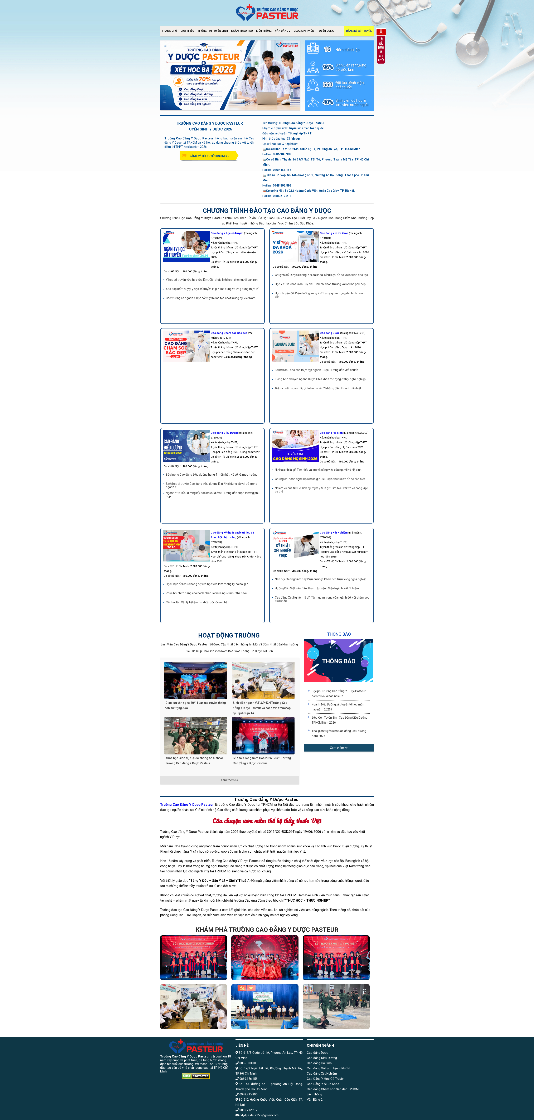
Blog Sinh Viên (304, 30)
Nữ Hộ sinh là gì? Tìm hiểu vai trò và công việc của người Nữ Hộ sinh (318, 469)
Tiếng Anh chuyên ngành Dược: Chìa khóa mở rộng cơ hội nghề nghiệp (320, 379)
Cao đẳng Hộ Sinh (319, 1063)
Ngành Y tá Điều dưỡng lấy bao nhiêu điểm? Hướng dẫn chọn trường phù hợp (212, 494)
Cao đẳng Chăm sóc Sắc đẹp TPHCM (333, 1089)
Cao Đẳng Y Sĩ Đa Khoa (323, 1084)
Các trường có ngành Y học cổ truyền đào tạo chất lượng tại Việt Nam (211, 298)
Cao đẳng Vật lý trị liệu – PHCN (328, 1068)
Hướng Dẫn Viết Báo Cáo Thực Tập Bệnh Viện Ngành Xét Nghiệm (317, 588)
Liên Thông (264, 30)
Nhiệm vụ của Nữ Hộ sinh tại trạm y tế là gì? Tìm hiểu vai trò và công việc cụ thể (321, 489)
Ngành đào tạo (242, 30)
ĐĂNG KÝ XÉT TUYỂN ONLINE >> (209, 156)
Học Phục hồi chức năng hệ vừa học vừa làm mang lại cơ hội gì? (207, 584)
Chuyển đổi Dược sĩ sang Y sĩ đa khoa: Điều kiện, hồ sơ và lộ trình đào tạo (321, 275)
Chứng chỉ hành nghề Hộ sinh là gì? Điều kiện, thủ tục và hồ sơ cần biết (320, 479)
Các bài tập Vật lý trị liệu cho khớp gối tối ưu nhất (197, 602)
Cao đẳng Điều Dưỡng (322, 1058)
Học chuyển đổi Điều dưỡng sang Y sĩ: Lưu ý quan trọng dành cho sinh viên (319, 295)
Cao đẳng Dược (317, 1053)
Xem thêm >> (230, 780)
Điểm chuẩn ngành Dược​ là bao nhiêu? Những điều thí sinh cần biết (318, 388)
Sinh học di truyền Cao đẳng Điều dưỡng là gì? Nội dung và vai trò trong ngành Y (211, 485)
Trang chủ (169, 30)
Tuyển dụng (325, 30)
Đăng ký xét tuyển (359, 31)
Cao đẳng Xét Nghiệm (322, 1073)
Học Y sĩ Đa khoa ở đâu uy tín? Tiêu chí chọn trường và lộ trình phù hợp (320, 284)
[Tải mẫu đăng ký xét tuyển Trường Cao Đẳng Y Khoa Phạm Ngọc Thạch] (381, 64)
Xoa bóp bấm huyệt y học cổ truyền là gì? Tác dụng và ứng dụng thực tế (212, 289)
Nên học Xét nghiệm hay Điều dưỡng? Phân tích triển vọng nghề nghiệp (320, 579)
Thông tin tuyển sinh (213, 30)
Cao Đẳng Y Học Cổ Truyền (325, 1079)
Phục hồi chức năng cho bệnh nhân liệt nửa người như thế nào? (206, 593)
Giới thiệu (187, 30)
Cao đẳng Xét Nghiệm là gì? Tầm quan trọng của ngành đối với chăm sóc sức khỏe (322, 599)
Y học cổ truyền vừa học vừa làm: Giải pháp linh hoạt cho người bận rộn (212, 279)
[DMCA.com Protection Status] (195, 1076)
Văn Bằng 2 (282, 30)
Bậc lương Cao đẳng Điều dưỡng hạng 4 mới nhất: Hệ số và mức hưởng (211, 474)
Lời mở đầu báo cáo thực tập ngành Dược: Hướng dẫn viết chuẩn (316, 370)
